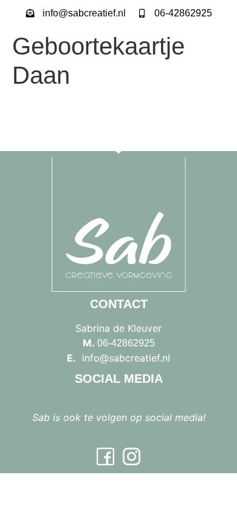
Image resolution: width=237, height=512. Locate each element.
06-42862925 (126, 343)
